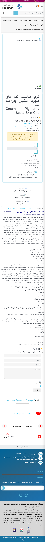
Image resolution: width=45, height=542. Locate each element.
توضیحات (40, 209)
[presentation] (4, 426)
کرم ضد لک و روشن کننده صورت (33, 25)
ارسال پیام (37, 390)
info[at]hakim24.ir (30, 463)
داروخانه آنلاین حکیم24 (36, 21)
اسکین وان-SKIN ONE (30, 124)
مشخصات (31, 209)
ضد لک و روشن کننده (10, 21)
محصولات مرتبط (12, 209)
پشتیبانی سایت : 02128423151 (26, 454)
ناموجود (32, 156)
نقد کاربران (23, 209)
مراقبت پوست (23, 21)
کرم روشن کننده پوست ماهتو (22, 427)
